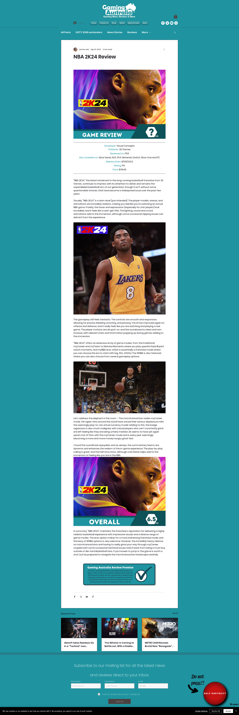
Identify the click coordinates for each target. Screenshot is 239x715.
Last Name (109, 681)
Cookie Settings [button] (201, 711)
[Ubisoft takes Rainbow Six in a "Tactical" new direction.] (79, 628)
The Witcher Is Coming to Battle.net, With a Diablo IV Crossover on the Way (119, 644)
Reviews (132, 32)
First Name (76, 681)
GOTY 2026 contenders (89, 32)
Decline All (216, 711)
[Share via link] (93, 596)
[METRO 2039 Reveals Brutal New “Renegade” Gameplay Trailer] (160, 628)
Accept (228, 711)
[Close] (236, 711)
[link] (176, 16)
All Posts (66, 32)
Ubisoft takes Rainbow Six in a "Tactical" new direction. (79, 644)
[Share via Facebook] (74, 596)
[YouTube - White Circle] (171, 23)
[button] (175, 32)
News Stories (114, 32)
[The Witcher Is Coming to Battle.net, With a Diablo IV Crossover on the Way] (120, 628)
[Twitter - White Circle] (167, 23)
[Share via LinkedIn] (87, 596)
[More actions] (164, 49)
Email (140, 681)
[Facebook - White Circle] (163, 23)
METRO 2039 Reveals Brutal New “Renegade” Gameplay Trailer (158, 644)
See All (175, 613)
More (145, 32)
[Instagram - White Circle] (176, 23)
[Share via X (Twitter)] (81, 596)
